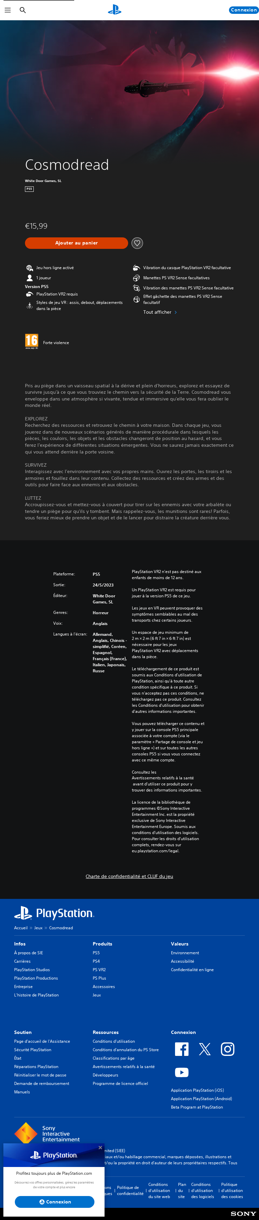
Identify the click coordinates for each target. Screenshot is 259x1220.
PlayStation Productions (36, 978)
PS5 (96, 953)
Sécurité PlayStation (32, 1050)
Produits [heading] (102, 944)
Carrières (22, 961)
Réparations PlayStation (36, 1066)
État (17, 1058)
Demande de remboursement (41, 1083)
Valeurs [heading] (180, 944)
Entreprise (23, 986)
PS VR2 (99, 969)
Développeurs (105, 1075)
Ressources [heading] (106, 1032)
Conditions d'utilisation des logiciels (202, 1190)
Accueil (21, 928)
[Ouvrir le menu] (7, 10)
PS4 (96, 961)
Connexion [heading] (183, 1032)
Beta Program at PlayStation (197, 1107)
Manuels (22, 1092)
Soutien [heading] (23, 1032)
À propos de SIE (28, 953)
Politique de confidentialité (130, 1190)
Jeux (38, 928)
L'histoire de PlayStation (36, 995)
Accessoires (104, 986)
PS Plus (99, 978)
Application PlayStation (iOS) (197, 1090)
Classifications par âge (114, 1058)
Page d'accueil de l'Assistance (42, 1041)
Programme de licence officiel (120, 1083)
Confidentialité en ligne (192, 969)
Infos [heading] (20, 944)
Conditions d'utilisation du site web (159, 1190)
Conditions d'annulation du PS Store (126, 1050)
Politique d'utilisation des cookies (232, 1190)
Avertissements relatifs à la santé (163, 778)
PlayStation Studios (32, 969)
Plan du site (182, 1190)
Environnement (185, 953)
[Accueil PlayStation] (114, 10)
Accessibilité (182, 961)
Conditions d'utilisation (114, 1041)
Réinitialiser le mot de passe (40, 1075)
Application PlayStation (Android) (201, 1098)
